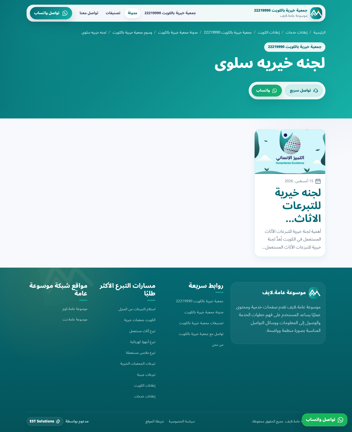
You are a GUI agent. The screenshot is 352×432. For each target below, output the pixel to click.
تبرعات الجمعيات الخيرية (137, 363)
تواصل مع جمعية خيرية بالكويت (201, 334)
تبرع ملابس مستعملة (140, 352)
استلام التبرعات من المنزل (137, 309)
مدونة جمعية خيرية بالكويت (178, 32)
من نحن (217, 344)
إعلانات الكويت (269, 32)
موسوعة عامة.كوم (75, 309)
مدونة (132, 13)
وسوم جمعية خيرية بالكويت (132, 32)
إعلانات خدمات (296, 32)
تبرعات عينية (146, 374)
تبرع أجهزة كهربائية (142, 342)
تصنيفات (113, 13)
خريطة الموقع (155, 421)
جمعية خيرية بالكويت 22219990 (170, 13)
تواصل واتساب (47, 13)
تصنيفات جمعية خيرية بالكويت (201, 323)
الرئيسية (319, 32)
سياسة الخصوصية (182, 421)
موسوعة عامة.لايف (284, 292)
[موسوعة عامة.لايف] (315, 293)
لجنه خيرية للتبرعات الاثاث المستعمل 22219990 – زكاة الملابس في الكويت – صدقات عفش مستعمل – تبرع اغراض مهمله (292, 206)
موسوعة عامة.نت (75, 319)
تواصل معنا (89, 13)
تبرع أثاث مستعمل (142, 331)
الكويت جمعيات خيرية (139, 320)
